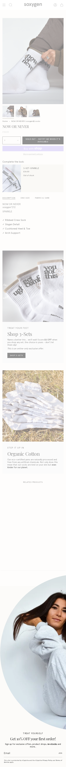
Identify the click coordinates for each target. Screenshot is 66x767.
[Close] (61, 590)
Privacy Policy (47, 760)
